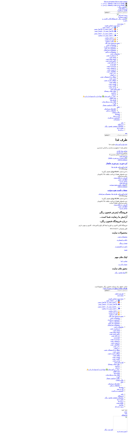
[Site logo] (120, 10)
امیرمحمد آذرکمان (115, 288)
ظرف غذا (113, 100)
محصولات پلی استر (110, 48)
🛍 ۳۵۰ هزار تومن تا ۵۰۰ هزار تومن (105, 31)
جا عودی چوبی (111, 70)
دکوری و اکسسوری (121, 246)
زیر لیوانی (113, 75)
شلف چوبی (112, 82)
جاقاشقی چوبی (111, 71)
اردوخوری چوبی (111, 55)
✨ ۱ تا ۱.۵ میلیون (110, 38)
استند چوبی (112, 57)
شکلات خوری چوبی (110, 80)
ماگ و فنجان (116, 112)
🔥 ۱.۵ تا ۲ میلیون (110, 39)
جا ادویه (113, 93)
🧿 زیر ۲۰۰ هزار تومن (109, 27)
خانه (125, 144)
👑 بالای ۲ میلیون (110, 41)
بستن (125, 411)
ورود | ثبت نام (123, 15)
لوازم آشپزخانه (115, 89)
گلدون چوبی (112, 86)
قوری (114, 103)
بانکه (118, 107)
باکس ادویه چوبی (111, 61)
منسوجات (117, 119)
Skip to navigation (109, 1)
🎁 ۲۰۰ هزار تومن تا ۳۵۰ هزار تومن (105, 29)
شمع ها (117, 114)
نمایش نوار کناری (122, 151)
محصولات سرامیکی (110, 50)
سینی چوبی (112, 78)
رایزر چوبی (112, 73)
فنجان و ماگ (123, 243)
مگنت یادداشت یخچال (109, 105)
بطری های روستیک (110, 91)
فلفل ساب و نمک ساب (109, 102)
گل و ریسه (116, 116)
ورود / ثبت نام (119, 406)
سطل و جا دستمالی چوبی (108, 77)
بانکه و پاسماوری (122, 240)
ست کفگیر (112, 98)
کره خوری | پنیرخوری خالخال (116, 163)
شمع (125, 250)
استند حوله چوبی (111, 59)
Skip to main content (121, 1)
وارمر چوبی (112, 87)
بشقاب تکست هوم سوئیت (117, 190)
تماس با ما (124, 261)
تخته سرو (113, 64)
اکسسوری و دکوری (110, 46)
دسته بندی (112, 25)
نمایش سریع (123, 181)
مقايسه (121, 405)
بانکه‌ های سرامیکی (110, 109)
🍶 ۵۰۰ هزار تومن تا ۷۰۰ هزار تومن (105, 33)
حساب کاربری (122, 264)
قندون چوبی (112, 84)
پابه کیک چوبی (111, 62)
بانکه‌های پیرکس (111, 110)
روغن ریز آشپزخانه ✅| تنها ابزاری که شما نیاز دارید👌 (99, 96)
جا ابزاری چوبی (111, 66)
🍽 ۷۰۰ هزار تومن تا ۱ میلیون (107, 35)
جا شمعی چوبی (111, 68)
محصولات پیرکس (110, 52)
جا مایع (114, 94)
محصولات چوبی (111, 45)
